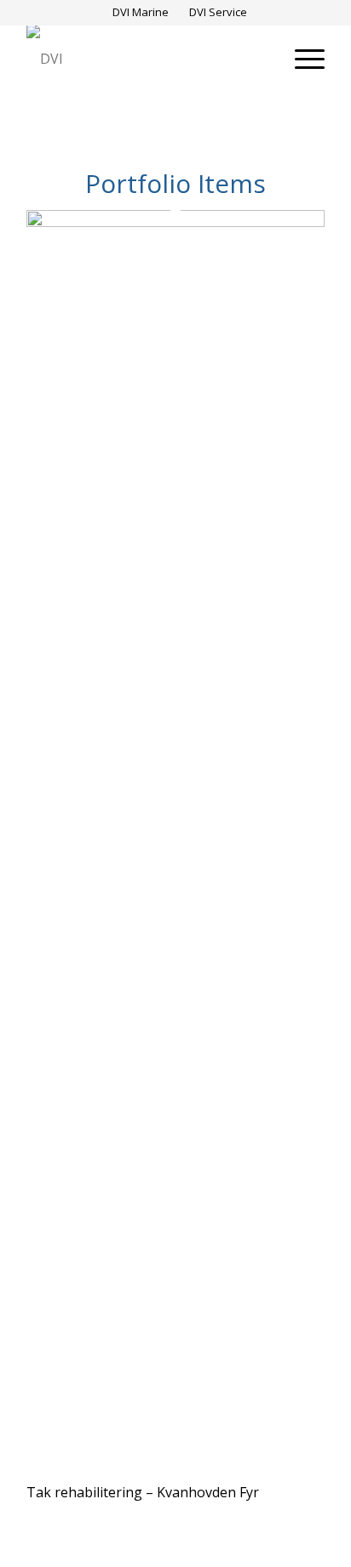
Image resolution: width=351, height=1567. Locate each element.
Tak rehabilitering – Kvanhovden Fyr (142, 1492)
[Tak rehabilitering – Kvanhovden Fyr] (175, 222)
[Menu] (301, 59)
